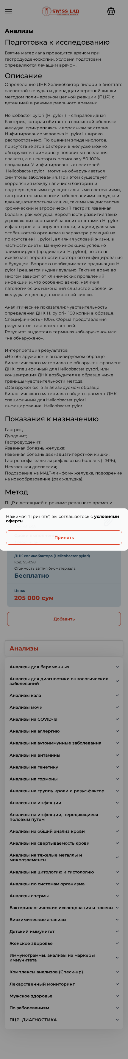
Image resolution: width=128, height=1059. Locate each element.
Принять (64, 537)
